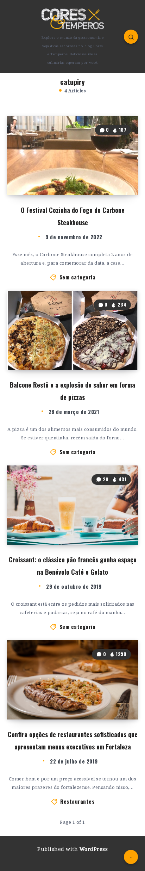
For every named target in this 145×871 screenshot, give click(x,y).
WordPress (94, 849)
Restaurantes (77, 801)
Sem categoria (77, 277)
